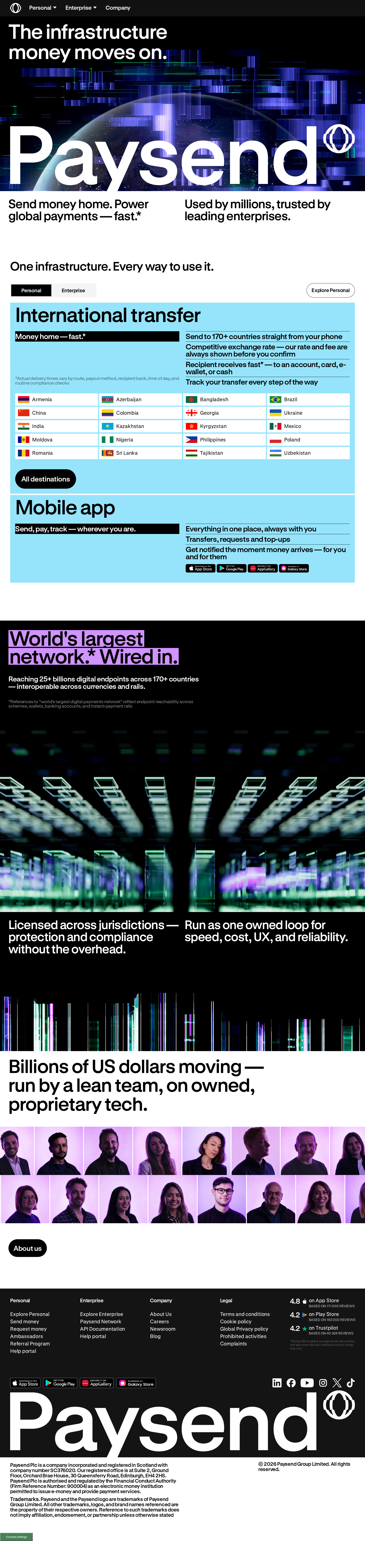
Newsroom (162, 1329)
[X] (337, 1382)
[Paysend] (15, 8)
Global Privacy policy (244, 1329)
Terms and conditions (245, 1314)
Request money (28, 1329)
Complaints (233, 1343)
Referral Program (30, 1343)
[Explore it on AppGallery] (263, 568)
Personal (40, 7)
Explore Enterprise (101, 1314)
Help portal (23, 1351)
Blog (155, 1336)
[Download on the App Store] (200, 568)
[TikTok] (351, 1382)
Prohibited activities (243, 1336)
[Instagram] (323, 1382)
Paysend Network (100, 1321)
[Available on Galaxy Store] (294, 568)
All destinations (45, 478)
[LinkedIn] (277, 1382)
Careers (159, 1321)
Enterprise (78, 7)
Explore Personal (331, 290)
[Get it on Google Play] (232, 568)
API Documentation (102, 1329)
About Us (161, 1314)
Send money (24, 1321)
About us (28, 1248)
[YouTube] (307, 1382)
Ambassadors (26, 1336)
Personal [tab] (31, 290)
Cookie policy (236, 1321)
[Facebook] (291, 1382)
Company (118, 7)
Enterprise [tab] (73, 290)
